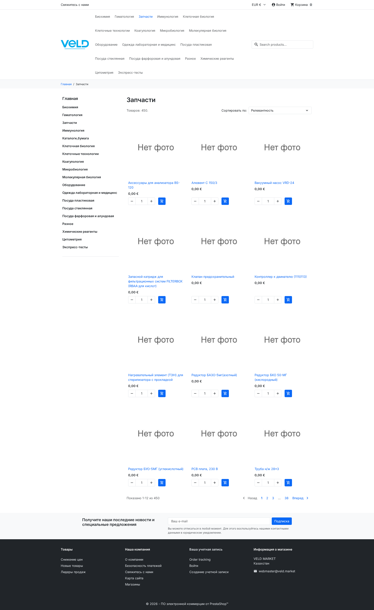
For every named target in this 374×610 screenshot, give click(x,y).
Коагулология (144, 30)
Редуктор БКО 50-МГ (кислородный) (271, 377)
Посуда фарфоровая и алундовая (154, 58)
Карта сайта (134, 578)
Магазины (132, 584)
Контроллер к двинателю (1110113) (281, 277)
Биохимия (102, 16)
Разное (190, 58)
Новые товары (72, 566)
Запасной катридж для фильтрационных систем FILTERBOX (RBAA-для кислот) (155, 281)
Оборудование (106, 44)
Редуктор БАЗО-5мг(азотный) (214, 375)
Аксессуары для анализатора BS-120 (154, 185)
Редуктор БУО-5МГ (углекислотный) (155, 469)
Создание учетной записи (208, 572)
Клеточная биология (198, 16)
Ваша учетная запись (205, 549)
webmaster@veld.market (277, 571)
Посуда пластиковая (196, 44)
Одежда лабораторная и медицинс (149, 44)
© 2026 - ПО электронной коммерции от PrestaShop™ (187, 604)
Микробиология (172, 30)
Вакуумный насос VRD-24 (274, 183)
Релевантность (262, 110)
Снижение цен (72, 559)
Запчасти (146, 16)
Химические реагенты (217, 58)
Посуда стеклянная (109, 58)
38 (286, 498)
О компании (134, 559)
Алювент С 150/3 (204, 183)
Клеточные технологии (112, 30)
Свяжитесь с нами (75, 5)
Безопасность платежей (143, 566)
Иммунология (167, 16)
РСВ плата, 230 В (204, 469)
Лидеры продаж (73, 572)
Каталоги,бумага (75, 138)
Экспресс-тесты (130, 72)
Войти (193, 566)
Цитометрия (104, 72)
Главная (70, 98)
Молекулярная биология (207, 30)
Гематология (124, 16)
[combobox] (282, 44)
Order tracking (200, 559)
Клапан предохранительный (212, 277)
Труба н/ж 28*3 (267, 469)
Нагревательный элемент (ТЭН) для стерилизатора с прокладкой (155, 377)
